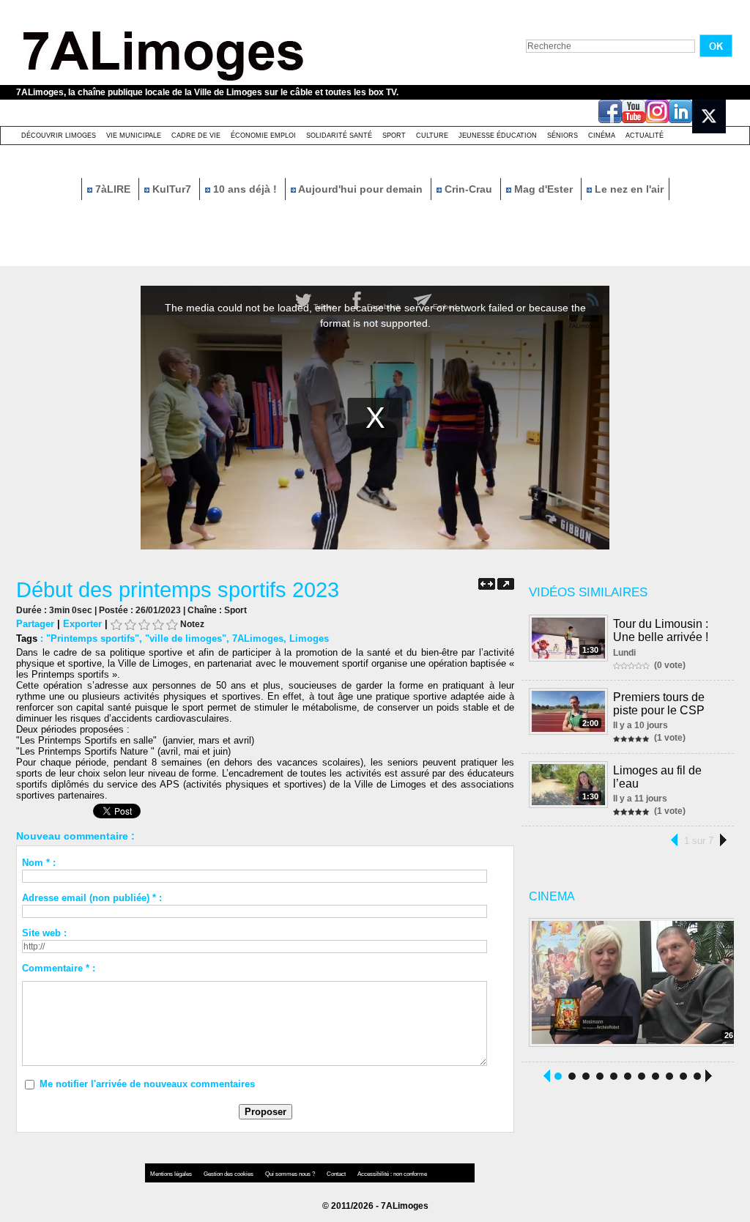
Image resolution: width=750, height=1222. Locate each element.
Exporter (82, 623)
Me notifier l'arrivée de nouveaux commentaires (147, 1083)
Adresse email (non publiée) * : (92, 897)
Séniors (562, 135)
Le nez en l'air (628, 189)
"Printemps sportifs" (92, 638)
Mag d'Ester (543, 189)
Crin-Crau (468, 189)
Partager (35, 623)
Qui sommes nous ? (290, 1174)
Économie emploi (263, 135)
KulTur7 (171, 189)
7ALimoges (257, 638)
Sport (394, 135)
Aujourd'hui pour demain (361, 189)
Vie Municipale (133, 135)
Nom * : (39, 862)
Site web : (44, 932)
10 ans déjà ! (245, 189)
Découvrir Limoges (58, 135)
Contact (337, 1174)
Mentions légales (171, 1174)
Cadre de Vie (195, 135)
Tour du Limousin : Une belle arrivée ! (660, 630)
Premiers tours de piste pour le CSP (659, 703)
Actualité (644, 135)
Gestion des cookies (229, 1174)
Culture (432, 135)
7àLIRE (112, 189)
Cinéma (601, 135)
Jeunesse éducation (497, 135)
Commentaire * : (58, 968)
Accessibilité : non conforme (392, 1174)
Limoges (309, 638)
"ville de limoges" (185, 638)
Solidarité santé (339, 135)
